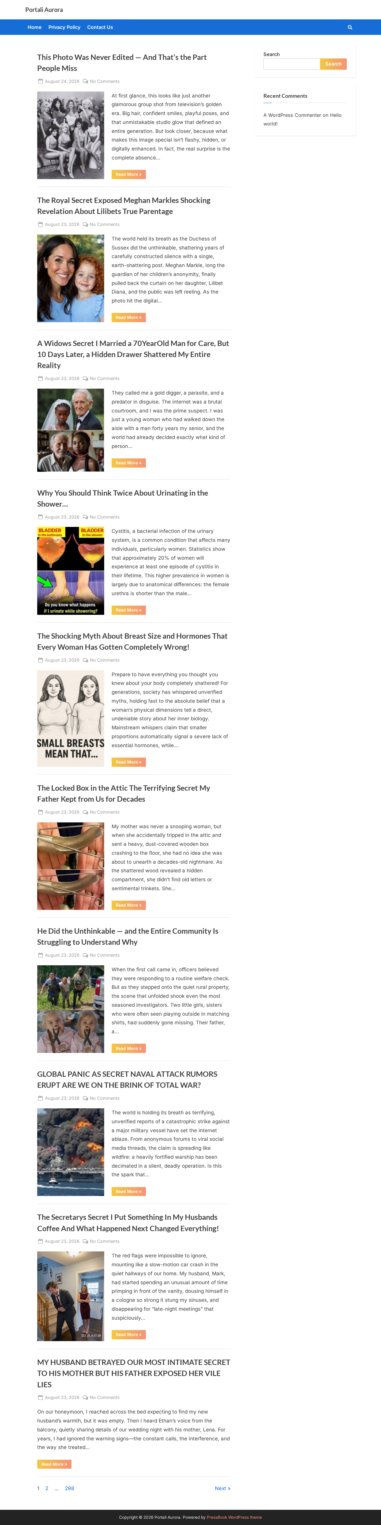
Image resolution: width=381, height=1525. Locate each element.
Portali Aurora (44, 9)
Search (271, 54)
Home (35, 27)
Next (220, 1488)
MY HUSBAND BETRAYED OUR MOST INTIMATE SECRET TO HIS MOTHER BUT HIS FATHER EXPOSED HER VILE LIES (133, 1373)
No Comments (105, 81)
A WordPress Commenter (292, 115)
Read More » (131, 175)
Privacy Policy (65, 27)
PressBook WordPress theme (234, 1517)
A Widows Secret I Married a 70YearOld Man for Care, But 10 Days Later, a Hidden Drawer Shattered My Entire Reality (133, 354)
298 (69, 1488)
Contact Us (100, 27)
